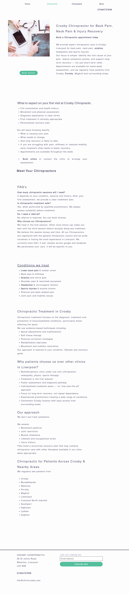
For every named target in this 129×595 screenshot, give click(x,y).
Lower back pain (30, 270)
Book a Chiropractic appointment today (77, 37)
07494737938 (105, 9)
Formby (69, 73)
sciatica (99, 48)
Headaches (27, 285)
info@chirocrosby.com (29, 580)
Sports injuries (29, 288)
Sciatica (25, 277)
